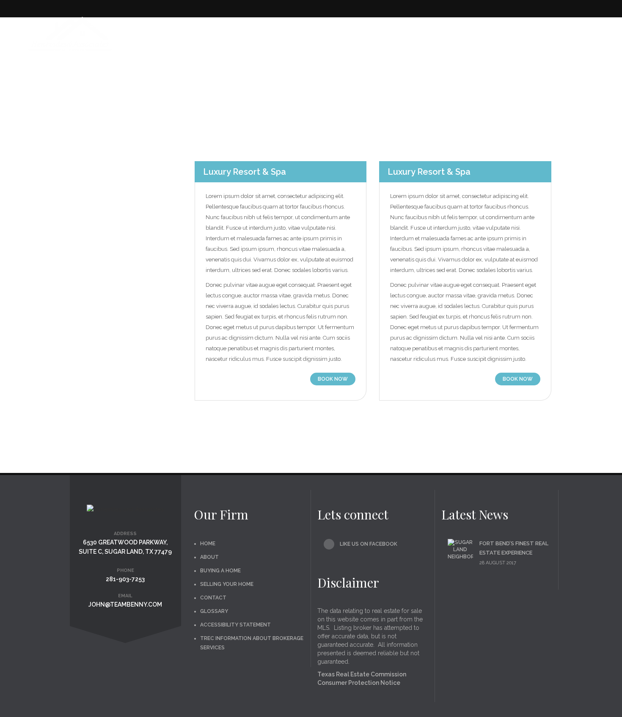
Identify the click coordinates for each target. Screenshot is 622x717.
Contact (587, 29)
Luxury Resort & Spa (244, 172)
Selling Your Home (420, 29)
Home (205, 29)
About (209, 557)
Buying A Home (351, 29)
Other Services (491, 29)
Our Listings (294, 29)
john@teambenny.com (125, 604)
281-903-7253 (125, 579)
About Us (240, 29)
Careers (548, 29)
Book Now (333, 379)
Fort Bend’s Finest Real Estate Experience (513, 548)
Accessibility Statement (235, 625)
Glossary (214, 611)
